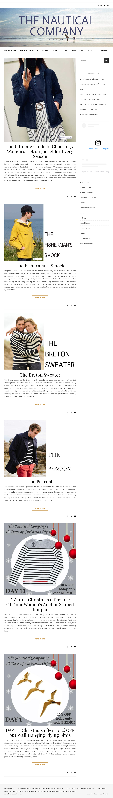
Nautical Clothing (28, 50)
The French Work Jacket (89, 114)
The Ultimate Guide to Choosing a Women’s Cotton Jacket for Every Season (40, 151)
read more (40, 189)
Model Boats (85, 223)
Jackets (82, 213)
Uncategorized (85, 238)
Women (45, 50)
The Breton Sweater (40, 375)
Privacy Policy (102, 794)
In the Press (101, 50)
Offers (82, 233)
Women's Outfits (86, 243)
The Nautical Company (56, 26)
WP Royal (18, 794)
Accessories (77, 50)
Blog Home (11, 50)
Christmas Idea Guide (88, 197)
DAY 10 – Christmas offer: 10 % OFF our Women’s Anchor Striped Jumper (40, 604)
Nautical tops (85, 228)
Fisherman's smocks (87, 208)
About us (94, 794)
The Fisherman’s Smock (40, 265)
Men (55, 50)
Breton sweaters (86, 192)
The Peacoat (40, 481)
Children (64, 50)
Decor (89, 50)
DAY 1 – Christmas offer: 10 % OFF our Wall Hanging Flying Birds (40, 732)
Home (88, 794)
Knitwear (83, 218)
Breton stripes (85, 187)
